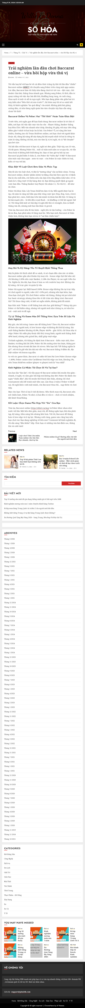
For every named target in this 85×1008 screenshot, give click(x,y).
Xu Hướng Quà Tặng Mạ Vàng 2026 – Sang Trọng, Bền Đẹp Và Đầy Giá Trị (33, 517)
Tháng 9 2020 (9, 789)
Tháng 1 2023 (9, 707)
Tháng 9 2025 (9, 566)
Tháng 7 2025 (9, 571)
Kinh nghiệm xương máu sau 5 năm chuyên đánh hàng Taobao (29, 504)
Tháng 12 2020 (10, 775)
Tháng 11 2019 (10, 830)
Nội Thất (7, 881)
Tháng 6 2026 (9, 539)
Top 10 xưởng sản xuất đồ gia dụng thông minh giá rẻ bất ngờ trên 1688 (32, 499)
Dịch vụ (7, 863)
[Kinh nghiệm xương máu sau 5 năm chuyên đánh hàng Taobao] (36, 934)
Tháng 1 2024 (9, 652)
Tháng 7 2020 (9, 798)
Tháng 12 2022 (10, 712)
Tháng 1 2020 (9, 825)
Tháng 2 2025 (9, 593)
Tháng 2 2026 (9, 552)
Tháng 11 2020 (10, 780)
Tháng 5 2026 (9, 543)
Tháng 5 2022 (9, 730)
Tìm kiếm (10, 477)
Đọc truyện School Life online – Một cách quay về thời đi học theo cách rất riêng (69, 462)
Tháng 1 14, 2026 (66, 468)
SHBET (26, 87)
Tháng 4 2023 (9, 693)
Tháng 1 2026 (9, 557)
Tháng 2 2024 (9, 648)
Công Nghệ (8, 859)
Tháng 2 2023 (9, 702)
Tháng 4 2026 (9, 548)
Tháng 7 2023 (9, 680)
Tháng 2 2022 (9, 743)
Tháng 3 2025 (9, 589)
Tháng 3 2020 (9, 816)
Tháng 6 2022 (9, 725)
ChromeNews (49, 1005)
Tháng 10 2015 (10, 839)
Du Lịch (7, 868)
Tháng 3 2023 (9, 698)
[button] (3, 45)
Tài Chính (8, 886)
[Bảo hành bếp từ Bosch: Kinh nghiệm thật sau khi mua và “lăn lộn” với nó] (63, 950)
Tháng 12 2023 (10, 657)
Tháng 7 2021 (9, 757)
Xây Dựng (8, 899)
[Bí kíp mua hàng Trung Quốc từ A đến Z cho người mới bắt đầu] (63, 934)
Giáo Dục (7, 877)
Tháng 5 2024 (9, 634)
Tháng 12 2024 (10, 602)
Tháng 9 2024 (9, 616)
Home (14, 1001)
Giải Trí (11, 63)
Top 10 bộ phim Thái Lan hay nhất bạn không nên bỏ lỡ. (30, 461)
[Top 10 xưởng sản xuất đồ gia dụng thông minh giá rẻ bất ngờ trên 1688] (10, 934)
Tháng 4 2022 (9, 734)
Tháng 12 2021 (10, 748)
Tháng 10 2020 (10, 784)
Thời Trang (8, 890)
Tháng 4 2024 (9, 639)
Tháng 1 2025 (9, 598)
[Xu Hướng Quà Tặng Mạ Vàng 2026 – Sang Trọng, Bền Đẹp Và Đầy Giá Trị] (36, 950)
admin (12, 77)
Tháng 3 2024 (9, 643)
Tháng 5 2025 (9, 580)
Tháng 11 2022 (10, 716)
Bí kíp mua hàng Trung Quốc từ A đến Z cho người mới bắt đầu (29, 508)
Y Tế (6, 913)
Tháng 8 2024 (9, 621)
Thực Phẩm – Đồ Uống (13, 895)
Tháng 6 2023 (9, 684)
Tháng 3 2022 (9, 739)
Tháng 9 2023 (9, 671)
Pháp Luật (58, 1001)
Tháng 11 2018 (10, 834)
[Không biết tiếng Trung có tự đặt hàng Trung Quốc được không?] (10, 950)
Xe (5, 904)
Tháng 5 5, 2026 (27, 467)
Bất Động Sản (9, 854)
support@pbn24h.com (20, 992)
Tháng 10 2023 (10, 666)
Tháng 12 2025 (10, 562)
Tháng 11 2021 (10, 752)
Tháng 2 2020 (9, 821)
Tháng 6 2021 (9, 762)
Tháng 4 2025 (9, 584)
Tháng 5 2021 (9, 766)
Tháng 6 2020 (9, 802)
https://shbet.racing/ (40, 408)
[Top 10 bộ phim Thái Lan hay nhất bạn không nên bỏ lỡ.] (11, 462)
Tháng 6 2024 (9, 630)
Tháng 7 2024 (9, 625)
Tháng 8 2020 (9, 793)
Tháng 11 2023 (10, 662)
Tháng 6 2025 (9, 575)
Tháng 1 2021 (9, 771)
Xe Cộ (6, 909)
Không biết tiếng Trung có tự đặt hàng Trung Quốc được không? (29, 513)
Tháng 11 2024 (10, 607)
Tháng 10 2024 (10, 611)
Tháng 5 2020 (9, 807)
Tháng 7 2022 (9, 721)
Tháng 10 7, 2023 (23, 77)
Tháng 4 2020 (9, 812)
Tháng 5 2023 (9, 689)
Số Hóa (42, 29)
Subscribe (81, 44)
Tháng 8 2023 (9, 675)
